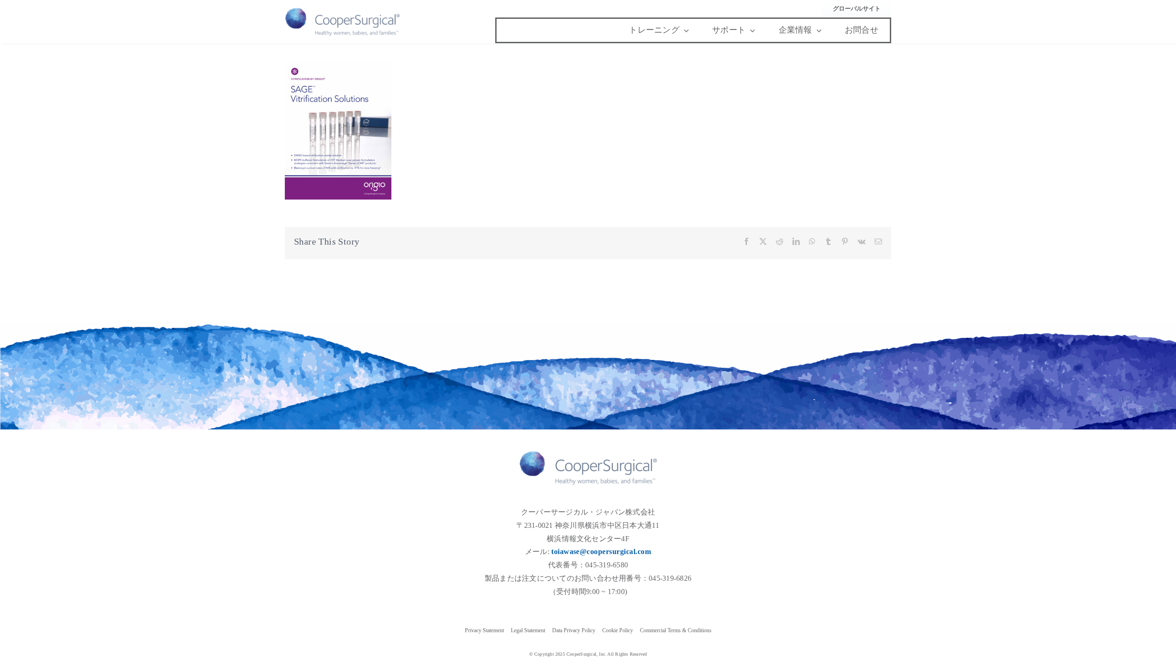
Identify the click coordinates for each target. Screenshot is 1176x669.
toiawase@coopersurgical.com (601, 551)
